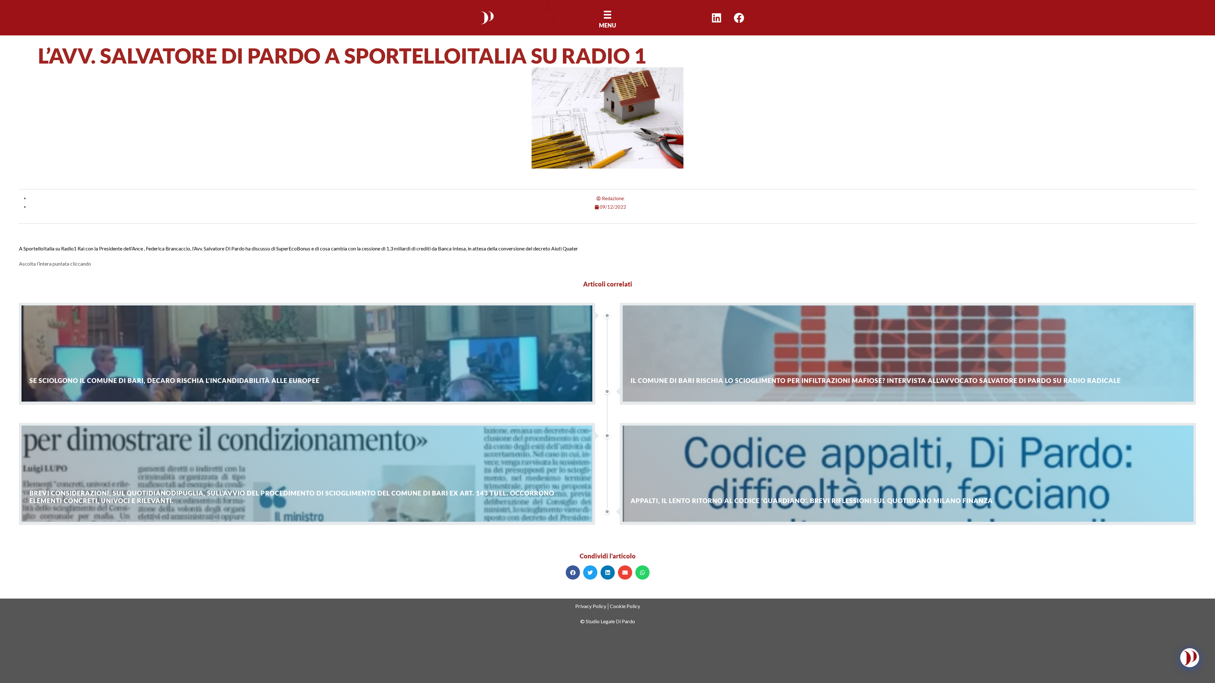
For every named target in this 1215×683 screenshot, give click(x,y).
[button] (573, 572)
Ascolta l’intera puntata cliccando (55, 264)
